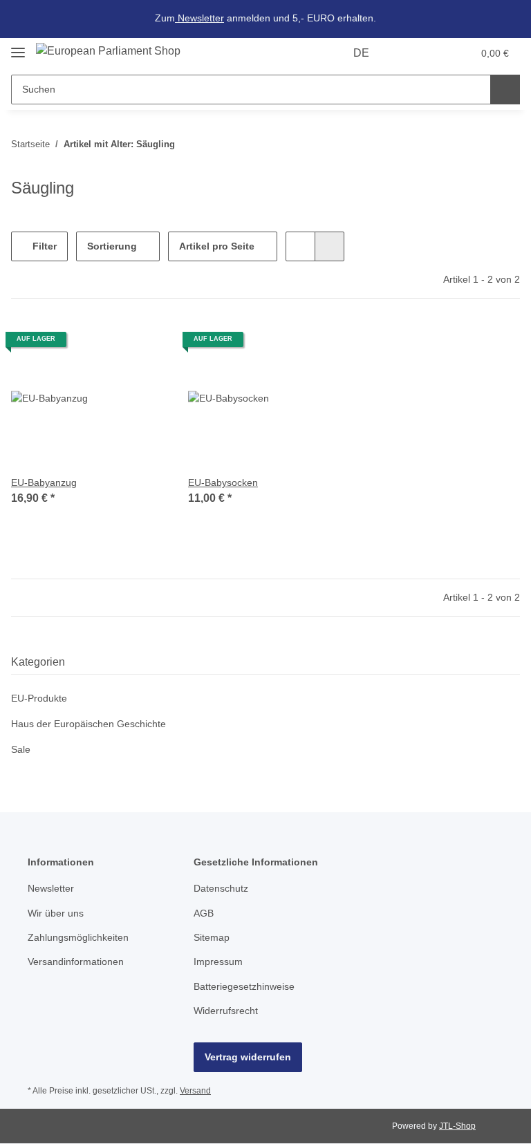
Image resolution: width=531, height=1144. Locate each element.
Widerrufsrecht (226, 1010)
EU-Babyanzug (44, 482)
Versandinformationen (76, 961)
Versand (195, 1091)
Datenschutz (221, 888)
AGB (204, 913)
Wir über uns (56, 913)
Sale (20, 749)
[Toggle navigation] (18, 46)
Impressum (218, 961)
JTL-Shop (457, 1126)
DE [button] (361, 53)
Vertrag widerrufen (248, 1056)
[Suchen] (505, 89)
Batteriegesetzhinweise (244, 986)
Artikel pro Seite (216, 246)
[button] (407, 53)
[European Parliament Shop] (108, 51)
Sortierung (112, 246)
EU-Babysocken (223, 482)
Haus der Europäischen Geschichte (88, 723)
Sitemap (212, 937)
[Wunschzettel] (435, 53)
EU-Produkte (39, 698)
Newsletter (199, 18)
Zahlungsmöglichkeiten (78, 937)
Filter (43, 246)
